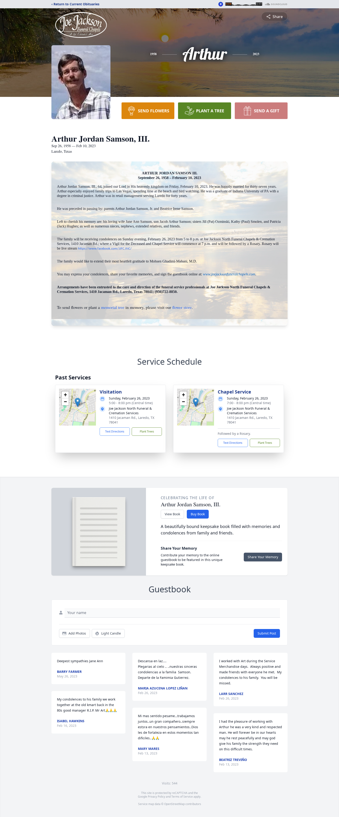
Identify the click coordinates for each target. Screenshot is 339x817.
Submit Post (267, 633)
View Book (172, 514)
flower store (182, 307)
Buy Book (198, 514)
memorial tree (112, 307)
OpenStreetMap (174, 804)
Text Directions (114, 431)
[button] (77, 402)
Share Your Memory (263, 557)
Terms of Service (182, 797)
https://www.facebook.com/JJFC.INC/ (105, 248)
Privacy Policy (156, 797)
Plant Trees (147, 431)
